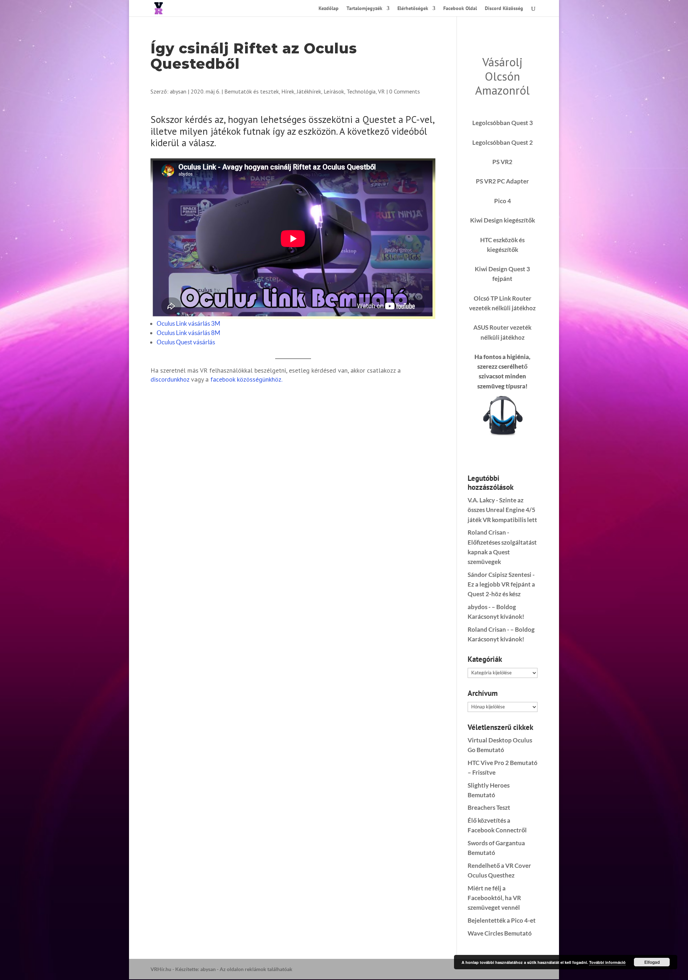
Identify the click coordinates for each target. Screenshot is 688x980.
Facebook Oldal (460, 8)
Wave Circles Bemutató (500, 933)
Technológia (361, 91)
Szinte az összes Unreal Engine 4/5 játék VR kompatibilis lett (502, 509)
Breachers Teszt (489, 807)
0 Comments (404, 91)
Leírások (334, 91)
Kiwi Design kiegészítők (502, 220)
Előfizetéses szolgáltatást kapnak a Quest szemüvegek (502, 552)
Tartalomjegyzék (364, 8)
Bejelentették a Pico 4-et (502, 920)
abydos (477, 607)
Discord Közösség (504, 8)
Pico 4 (502, 201)
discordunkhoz (169, 379)
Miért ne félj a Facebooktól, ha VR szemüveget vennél (494, 897)
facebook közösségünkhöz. (246, 379)
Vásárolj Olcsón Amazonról (502, 76)
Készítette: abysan (195, 969)
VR (381, 91)
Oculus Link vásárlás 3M (188, 323)
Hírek (287, 91)
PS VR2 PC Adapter (502, 181)
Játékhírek (309, 91)
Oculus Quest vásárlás (186, 342)
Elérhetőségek (412, 8)
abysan (178, 91)
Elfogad (652, 962)
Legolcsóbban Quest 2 (502, 142)
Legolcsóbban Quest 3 (502, 122)
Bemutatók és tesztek (251, 91)
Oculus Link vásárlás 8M (188, 332)
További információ (607, 962)
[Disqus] (292, 481)
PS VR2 (502, 162)
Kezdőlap (329, 8)
